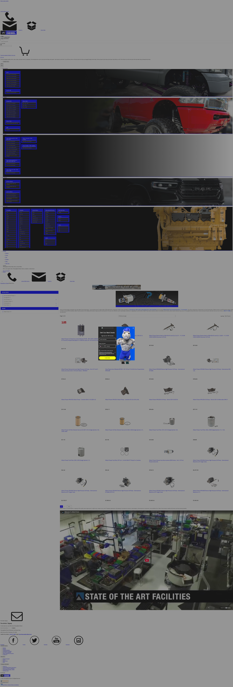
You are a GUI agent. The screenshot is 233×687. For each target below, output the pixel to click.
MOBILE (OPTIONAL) (102, 343)
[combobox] (102, 346)
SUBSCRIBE (107, 358)
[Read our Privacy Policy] (115, 352)
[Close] (133, 328)
